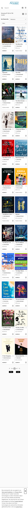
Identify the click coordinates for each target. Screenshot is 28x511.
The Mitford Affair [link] (6, 327)
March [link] (3, 271)
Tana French (19, 46)
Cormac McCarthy (7, 46)
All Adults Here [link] (19, 186)
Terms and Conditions (7, 492)
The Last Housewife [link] (20, 299)
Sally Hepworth (7, 216)
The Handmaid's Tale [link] (7, 186)
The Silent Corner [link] (6, 157)
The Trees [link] (18, 72)
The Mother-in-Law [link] (7, 214)
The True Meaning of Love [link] (20, 242)
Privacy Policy (18, 492)
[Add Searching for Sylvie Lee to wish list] (26, 164)
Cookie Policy (18, 507)
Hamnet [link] (4, 101)
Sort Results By (4, 19)
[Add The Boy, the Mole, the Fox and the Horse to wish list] (26, 334)
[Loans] (22, 8)
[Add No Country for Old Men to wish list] (13, 51)
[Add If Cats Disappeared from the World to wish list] (13, 363)
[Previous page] (9, 368)
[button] (23, 14)
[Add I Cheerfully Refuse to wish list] (26, 136)
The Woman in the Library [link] (7, 242)
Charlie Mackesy (20, 329)
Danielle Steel (19, 244)
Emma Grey (6, 301)
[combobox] (11, 8)
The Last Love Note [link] (7, 299)
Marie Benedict (20, 102)
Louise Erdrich (19, 272)
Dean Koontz (6, 159)
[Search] (2, 8)
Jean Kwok (19, 159)
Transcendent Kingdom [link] (20, 356)
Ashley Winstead (20, 301)
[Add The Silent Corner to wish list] (13, 164)
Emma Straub (19, 187)
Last (18, 372)
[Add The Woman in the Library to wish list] (13, 249)
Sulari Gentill (6, 244)
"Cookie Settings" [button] (18, 501)
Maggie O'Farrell (7, 102)
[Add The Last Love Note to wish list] (13, 306)
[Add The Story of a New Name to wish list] (13, 136)
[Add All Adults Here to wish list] (26, 193)
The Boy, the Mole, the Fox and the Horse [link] (20, 327)
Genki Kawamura (7, 357)
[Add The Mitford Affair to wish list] (13, 334)
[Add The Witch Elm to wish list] (26, 51)
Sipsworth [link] (4, 72)
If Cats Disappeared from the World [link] (7, 356)
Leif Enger (19, 131)
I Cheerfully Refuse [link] (20, 129)
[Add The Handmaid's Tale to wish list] (13, 193)
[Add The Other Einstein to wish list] (26, 108)
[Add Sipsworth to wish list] (13, 79)
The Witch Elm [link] (19, 44)
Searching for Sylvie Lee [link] (20, 157)
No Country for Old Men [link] (7, 44)
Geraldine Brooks (7, 272)
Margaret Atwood (7, 187)
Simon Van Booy (7, 74)
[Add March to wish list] (13, 278)
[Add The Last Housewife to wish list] (26, 306)
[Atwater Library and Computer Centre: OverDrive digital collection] (14, 3)
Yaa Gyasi (19, 357)
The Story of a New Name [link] (7, 129)
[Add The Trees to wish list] (26, 79)
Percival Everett (20, 74)
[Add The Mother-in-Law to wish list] (13, 221)
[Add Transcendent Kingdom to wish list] (26, 363)
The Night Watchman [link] (20, 271)
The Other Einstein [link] (20, 101)
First (11, 372)
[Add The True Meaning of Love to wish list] (26, 249)
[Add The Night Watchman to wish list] (26, 278)
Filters (3, 23)
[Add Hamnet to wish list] (13, 108)
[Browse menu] (25, 8)
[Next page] (19, 368)
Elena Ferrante (6, 131)
